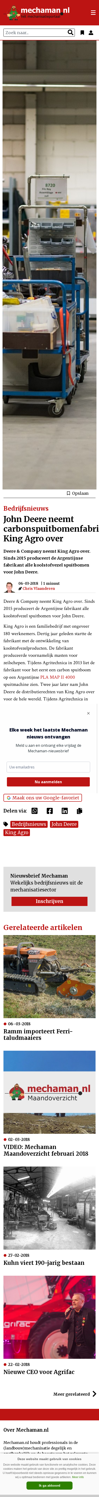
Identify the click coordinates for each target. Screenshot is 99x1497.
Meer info (78, 1477)
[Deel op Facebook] (51, 810)
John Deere (64, 824)
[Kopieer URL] (80, 810)
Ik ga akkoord (49, 1485)
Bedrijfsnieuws (29, 824)
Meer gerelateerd (72, 1394)
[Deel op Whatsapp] (36, 810)
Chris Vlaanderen (39, 588)
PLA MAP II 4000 (57, 677)
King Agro (16, 832)
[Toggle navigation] (93, 12)
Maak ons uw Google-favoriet (45, 798)
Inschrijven (49, 901)
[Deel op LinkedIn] (66, 810)
